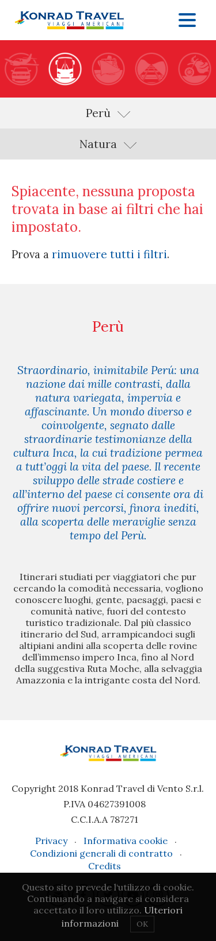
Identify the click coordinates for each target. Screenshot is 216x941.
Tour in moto (194, 69)
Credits (104, 866)
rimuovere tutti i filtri (109, 254)
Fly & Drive (21, 69)
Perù (98, 113)
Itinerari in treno (151, 69)
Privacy (51, 840)
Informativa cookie (126, 840)
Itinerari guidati (64, 69)
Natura (98, 144)
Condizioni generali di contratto (101, 853)
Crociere (108, 69)
